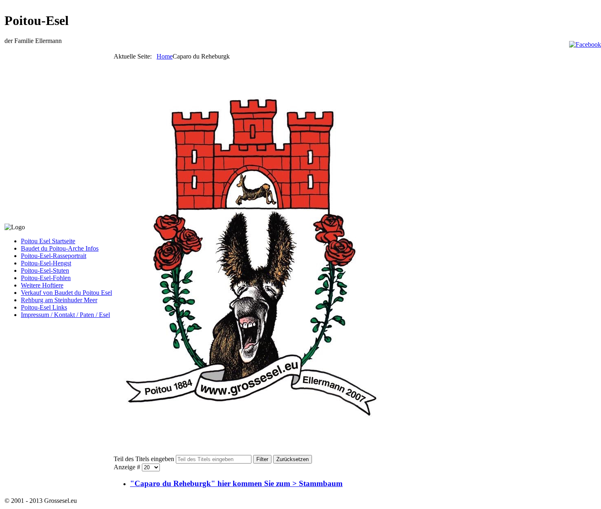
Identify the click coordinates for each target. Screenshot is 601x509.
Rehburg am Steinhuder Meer (59, 299)
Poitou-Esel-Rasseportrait (53, 255)
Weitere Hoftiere (42, 285)
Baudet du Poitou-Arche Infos (60, 248)
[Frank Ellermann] (585, 44)
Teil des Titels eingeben (145, 458)
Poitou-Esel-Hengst (46, 263)
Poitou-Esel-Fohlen (46, 277)
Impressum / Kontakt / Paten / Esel (65, 314)
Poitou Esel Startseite (48, 241)
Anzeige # (128, 467)
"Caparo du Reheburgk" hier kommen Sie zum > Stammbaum (236, 483)
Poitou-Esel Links (44, 307)
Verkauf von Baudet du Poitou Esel (66, 292)
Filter (262, 459)
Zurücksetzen (292, 459)
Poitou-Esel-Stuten (45, 270)
